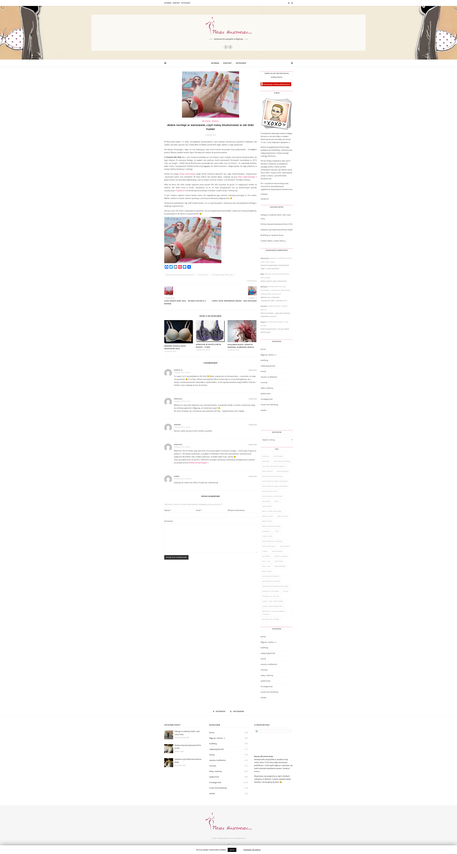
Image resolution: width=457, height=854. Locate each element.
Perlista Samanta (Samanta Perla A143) (276, 224)
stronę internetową (187, 174)
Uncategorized (266, 399)
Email (199, 510)
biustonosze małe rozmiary (275, 486)
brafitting (264, 360)
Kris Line (266, 566)
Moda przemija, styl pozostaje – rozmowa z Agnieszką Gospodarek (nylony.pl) (275, 290)
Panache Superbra (270, 591)
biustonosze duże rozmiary (275, 481)
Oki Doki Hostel (203, 275)
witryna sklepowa (270, 619)
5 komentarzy (252, 281)
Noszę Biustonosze (271, 581)
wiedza (215, 121)
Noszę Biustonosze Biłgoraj (275, 586)
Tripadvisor (180, 190)
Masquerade (280, 566)
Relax (286, 591)
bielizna (266, 461)
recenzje (206, 121)
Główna (167, 3)
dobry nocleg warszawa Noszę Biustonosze (180, 275)
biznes (263, 349)
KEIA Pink (279, 561)
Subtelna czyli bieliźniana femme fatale (277, 229)
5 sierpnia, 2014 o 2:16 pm (182, 427)
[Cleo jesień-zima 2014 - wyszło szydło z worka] (168, 290)
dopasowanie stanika (272, 541)
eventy (263, 371)
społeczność (266, 393)
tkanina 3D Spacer (270, 596)
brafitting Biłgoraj (271, 526)
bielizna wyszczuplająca (273, 466)
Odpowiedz (252, 370)
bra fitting (283, 516)
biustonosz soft (270, 491)
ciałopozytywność (268, 366)
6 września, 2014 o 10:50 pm (183, 479)
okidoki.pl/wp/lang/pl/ (198, 462)
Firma (264, 551)
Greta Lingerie (281, 556)
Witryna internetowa (236, 510)
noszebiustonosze (270, 576)
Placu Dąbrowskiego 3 (247, 177)
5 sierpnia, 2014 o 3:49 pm (182, 447)
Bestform (278, 456)
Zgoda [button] (232, 850)
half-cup (266, 561)
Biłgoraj (266, 501)
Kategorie (185, 3)
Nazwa (167, 510)
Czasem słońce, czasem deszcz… (274, 241)
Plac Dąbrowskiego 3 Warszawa (222, 275)
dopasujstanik (269, 546)
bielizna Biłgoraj (282, 461)
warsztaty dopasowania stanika (273, 612)
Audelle (266, 456)
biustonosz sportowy (272, 496)
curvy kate (267, 536)
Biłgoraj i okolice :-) (268, 355)
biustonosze (283, 471)
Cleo (277, 531)
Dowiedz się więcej (251, 849)
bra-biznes (267, 506)
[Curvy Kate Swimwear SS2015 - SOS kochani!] (252, 290)
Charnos (266, 531)
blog (277, 501)
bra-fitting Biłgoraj (271, 511)
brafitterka (267, 516)
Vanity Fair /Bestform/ (272, 601)
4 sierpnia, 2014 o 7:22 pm (182, 401)
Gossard (266, 556)
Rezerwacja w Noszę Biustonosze (276, 84)
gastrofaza (277, 551)
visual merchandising (269, 404)
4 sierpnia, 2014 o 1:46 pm (182, 372)
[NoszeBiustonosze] (228, 26)
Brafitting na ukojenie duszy (272, 235)
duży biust (285, 546)
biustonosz (267, 471)
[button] (240, 848)
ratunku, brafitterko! (269, 377)
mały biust (267, 571)
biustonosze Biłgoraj (272, 476)
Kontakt (176, 3)
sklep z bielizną (267, 388)
